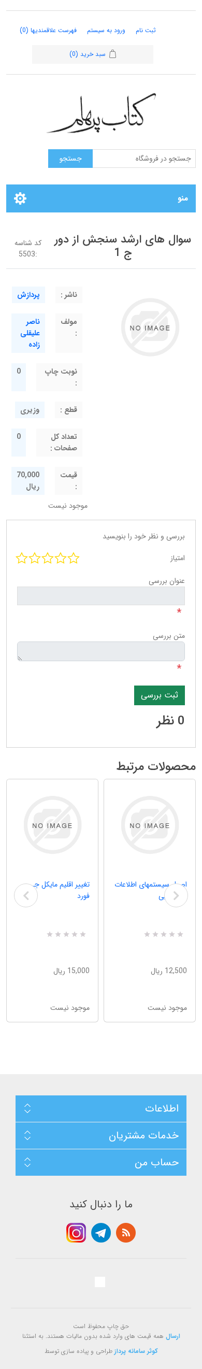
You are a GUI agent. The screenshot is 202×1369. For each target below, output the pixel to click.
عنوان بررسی (167, 581)
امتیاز (177, 558)
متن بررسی (169, 635)
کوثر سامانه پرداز (136, 1351)
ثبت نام (146, 30)
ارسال (173, 1336)
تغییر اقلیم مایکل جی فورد (59, 890)
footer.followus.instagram (76, 1233)
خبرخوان (126, 1233)
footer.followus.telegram (101, 1233)
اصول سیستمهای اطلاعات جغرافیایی (150, 890)
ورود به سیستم (106, 30)
